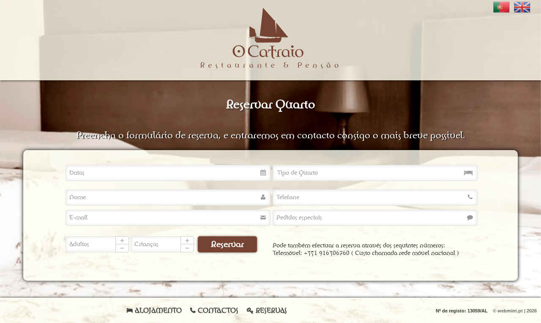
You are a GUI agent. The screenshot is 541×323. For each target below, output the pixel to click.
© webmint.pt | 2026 (515, 310)
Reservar (227, 244)
